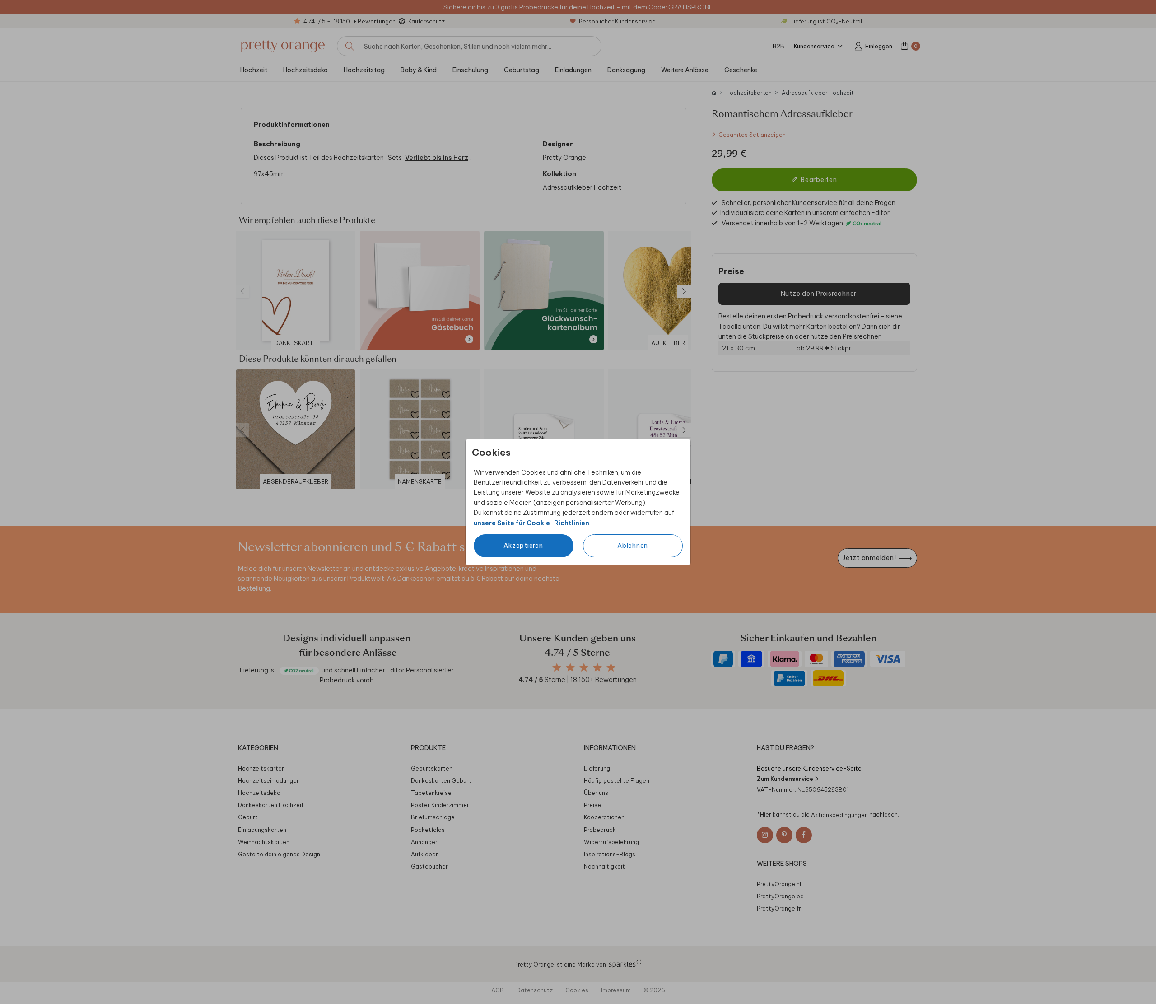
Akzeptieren (523, 546)
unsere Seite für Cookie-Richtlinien (531, 523)
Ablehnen (632, 546)
